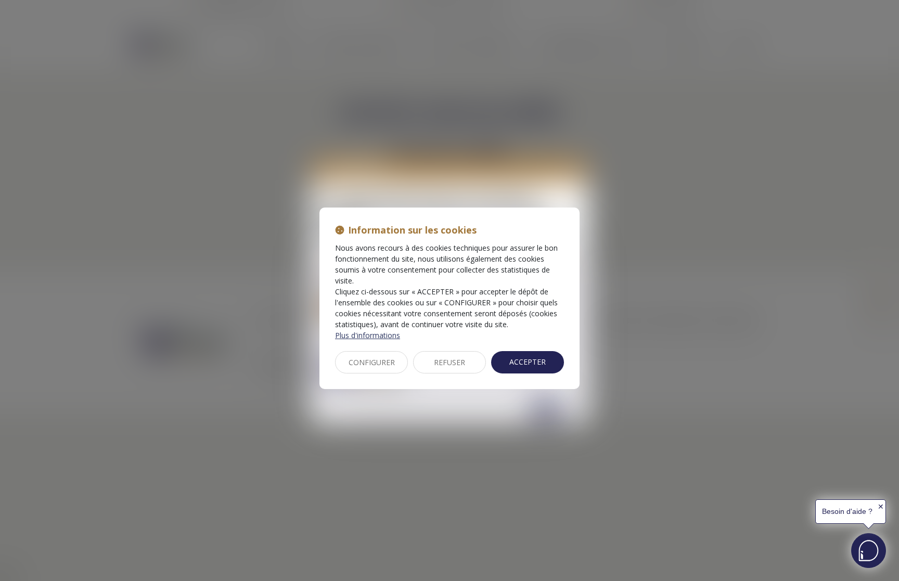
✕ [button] (881, 506)
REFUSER (449, 362)
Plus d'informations (367, 335)
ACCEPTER (527, 362)
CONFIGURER (372, 362)
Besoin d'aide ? (847, 511)
